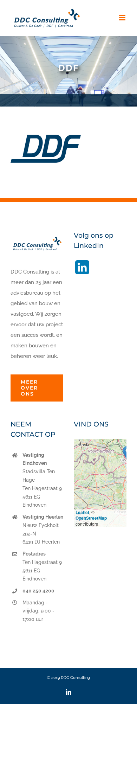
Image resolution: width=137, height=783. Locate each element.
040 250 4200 (38, 590)
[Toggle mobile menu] (122, 17)
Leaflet (82, 512)
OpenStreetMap (91, 518)
